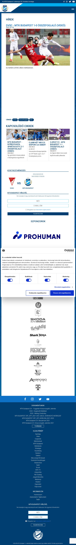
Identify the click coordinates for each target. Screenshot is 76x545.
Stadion (38, 482)
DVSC (15, 120)
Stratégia (38, 448)
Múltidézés (38, 446)
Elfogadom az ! (39, 209)
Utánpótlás (38, 472)
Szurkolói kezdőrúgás (38, 460)
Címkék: (9, 120)
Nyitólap (38, 434)
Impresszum (38, 494)
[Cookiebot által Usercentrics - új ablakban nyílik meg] (66, 250)
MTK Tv (38, 470)
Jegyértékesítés (38, 477)
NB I (31, 120)
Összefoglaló (23, 120)
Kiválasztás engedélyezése (37, 293)
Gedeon (38, 453)
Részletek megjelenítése (62, 287)
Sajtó (38, 465)
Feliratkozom (38, 214)
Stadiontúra (38, 463)
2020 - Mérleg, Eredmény (38, 413)
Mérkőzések (38, 441)
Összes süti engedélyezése (62, 293)
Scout (38, 467)
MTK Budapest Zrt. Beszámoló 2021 (38, 420)
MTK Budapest (38, 443)
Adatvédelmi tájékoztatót (43, 209)
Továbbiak (38, 426)
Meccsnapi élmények (38, 458)
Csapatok (38, 439)
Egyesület (38, 484)
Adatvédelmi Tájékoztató (38, 497)
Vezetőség (38, 451)
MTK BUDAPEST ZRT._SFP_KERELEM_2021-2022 (38, 418)
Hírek (38, 436)
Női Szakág (38, 475)
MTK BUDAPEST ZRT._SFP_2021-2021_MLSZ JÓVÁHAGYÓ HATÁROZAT (38, 416)
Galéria (38, 455)
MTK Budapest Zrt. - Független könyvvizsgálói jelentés (38, 409)
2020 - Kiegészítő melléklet (38, 411)
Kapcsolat (38, 486)
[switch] (28, 280)
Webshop (38, 479)
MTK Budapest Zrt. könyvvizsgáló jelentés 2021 (38, 423)
